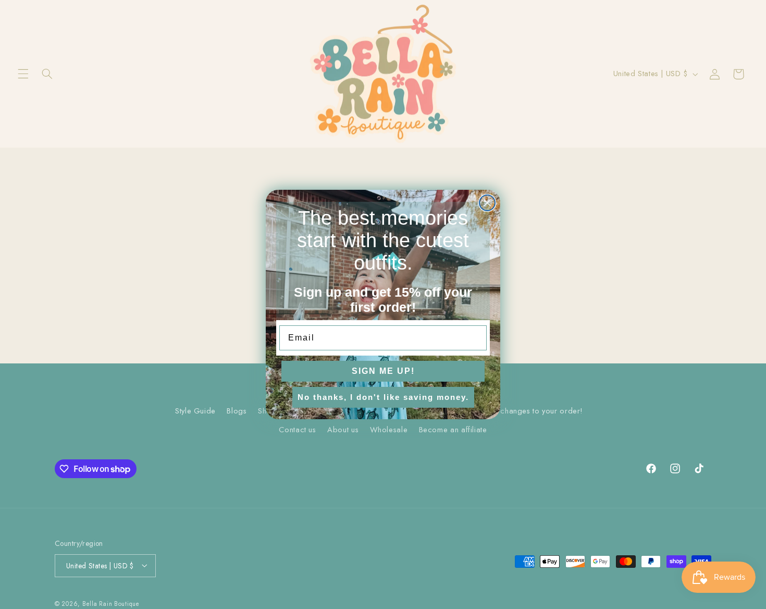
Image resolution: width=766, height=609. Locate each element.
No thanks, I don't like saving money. (383, 397)
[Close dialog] (487, 203)
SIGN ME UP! (383, 371)
